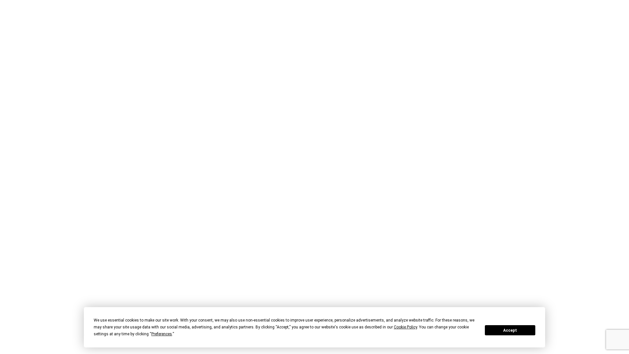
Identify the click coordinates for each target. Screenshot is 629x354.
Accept (510, 330)
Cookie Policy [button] (405, 327)
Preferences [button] (161, 334)
